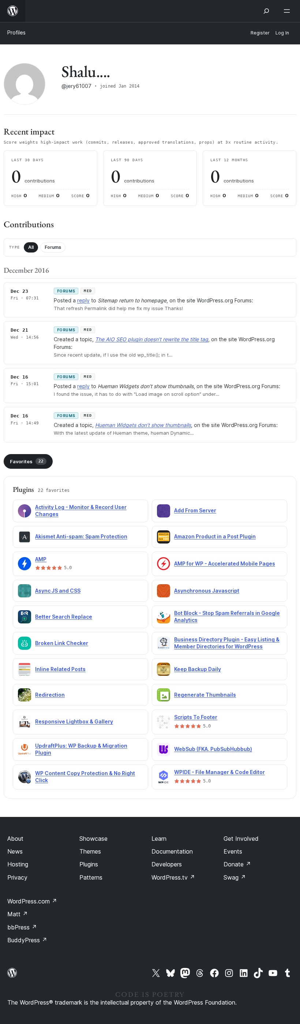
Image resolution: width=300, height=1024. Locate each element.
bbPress (22, 927)
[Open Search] (266, 11)
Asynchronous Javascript (206, 590)
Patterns (90, 877)
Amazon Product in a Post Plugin (215, 536)
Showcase (93, 838)
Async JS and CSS (57, 590)
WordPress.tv (173, 877)
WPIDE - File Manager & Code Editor (219, 772)
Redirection (50, 695)
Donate (237, 864)
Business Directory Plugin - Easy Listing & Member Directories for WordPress (227, 642)
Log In (282, 33)
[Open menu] (288, 11)
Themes (90, 851)
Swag (235, 877)
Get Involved (241, 838)
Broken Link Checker (61, 643)
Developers (166, 864)
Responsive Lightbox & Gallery (74, 721)
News (15, 851)
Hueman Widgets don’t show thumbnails (143, 425)
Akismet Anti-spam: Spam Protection (81, 536)
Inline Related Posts (60, 669)
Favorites (27, 461)
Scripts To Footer (195, 717)
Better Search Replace (63, 617)
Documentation (172, 851)
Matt (17, 914)
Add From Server (195, 510)
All (31, 247)
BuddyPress (27, 940)
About (15, 838)
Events (233, 851)
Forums (53, 247)
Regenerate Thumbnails (205, 695)
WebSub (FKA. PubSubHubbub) (213, 749)
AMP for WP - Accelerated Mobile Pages (224, 563)
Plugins (88, 864)
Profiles (16, 32)
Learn (158, 838)
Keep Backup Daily (197, 669)
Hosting (17, 864)
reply (83, 300)
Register (260, 33)
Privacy (17, 877)
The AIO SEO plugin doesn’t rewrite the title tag (151, 339)
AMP (40, 559)
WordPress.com (32, 901)
